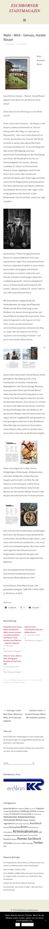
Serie (24, 843)
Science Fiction (17, 843)
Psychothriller (33, 835)
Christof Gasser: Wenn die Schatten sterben (35, 714)
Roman (22, 838)
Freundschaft (25, 814)
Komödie (6, 827)
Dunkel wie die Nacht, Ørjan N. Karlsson (19, 883)
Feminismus (41, 811)
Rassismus (7, 839)
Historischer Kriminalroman (19, 817)
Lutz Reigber (23, 44)
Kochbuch (36, 823)
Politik (25, 835)
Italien (32, 820)
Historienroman (36, 814)
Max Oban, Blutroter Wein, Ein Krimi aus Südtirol (12, 715)
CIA (30, 809)
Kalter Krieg (18, 824)
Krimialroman (33, 827)
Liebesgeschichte (9, 835)
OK (17, 924)
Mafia (17, 835)
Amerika (7, 808)
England (40, 808)
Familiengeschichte (28, 811)
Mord (21, 835)
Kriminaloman (8, 832)
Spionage (30, 843)
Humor (26, 820)
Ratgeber (14, 839)
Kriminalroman (25, 831)
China (26, 808)
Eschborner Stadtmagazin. (27, 910)
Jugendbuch (9, 823)
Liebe (40, 832)
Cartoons (21, 809)
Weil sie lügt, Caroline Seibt (14, 869)
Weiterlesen (27, 924)
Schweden (7, 843)
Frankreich (15, 814)
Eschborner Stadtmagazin (24, 8)
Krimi (24, 827)
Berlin (14, 808)
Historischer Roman (13, 820)
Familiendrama (14, 811)
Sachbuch (34, 839)
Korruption (14, 827)
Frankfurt (6, 814)
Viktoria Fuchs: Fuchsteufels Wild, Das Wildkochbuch (33, 629)
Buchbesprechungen (16, 680)
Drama (34, 809)
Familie (5, 811)
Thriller (38, 843)
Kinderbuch (26, 824)
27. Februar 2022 (9, 44)
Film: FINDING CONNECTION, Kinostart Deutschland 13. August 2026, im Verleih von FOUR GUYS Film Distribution (23, 876)
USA (4, 846)
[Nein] (45, 920)
